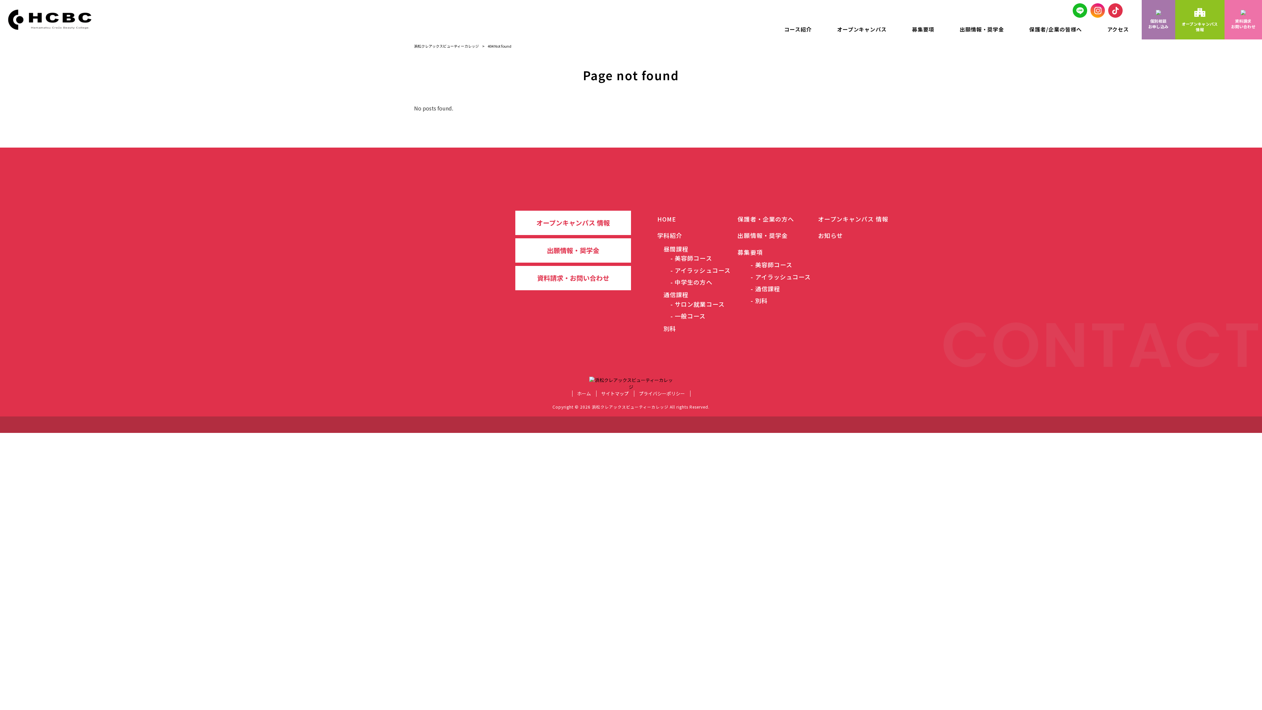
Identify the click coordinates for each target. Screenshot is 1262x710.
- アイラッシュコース (700, 270)
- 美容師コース (691, 258)
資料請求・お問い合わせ (573, 278)
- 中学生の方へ (691, 282)
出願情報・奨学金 (573, 250)
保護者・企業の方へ (765, 219)
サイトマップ (615, 393)
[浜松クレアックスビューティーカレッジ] (53, 20)
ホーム (584, 393)
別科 (666, 328)
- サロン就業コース (697, 304)
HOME (666, 219)
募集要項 (749, 252)
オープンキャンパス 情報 (573, 222)
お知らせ (830, 235)
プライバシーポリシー (662, 393)
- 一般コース (688, 316)
